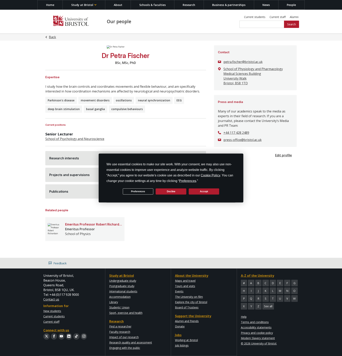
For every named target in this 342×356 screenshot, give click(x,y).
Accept (204, 191)
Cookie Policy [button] (210, 175)
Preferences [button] (187, 181)
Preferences (138, 191)
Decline (171, 191)
